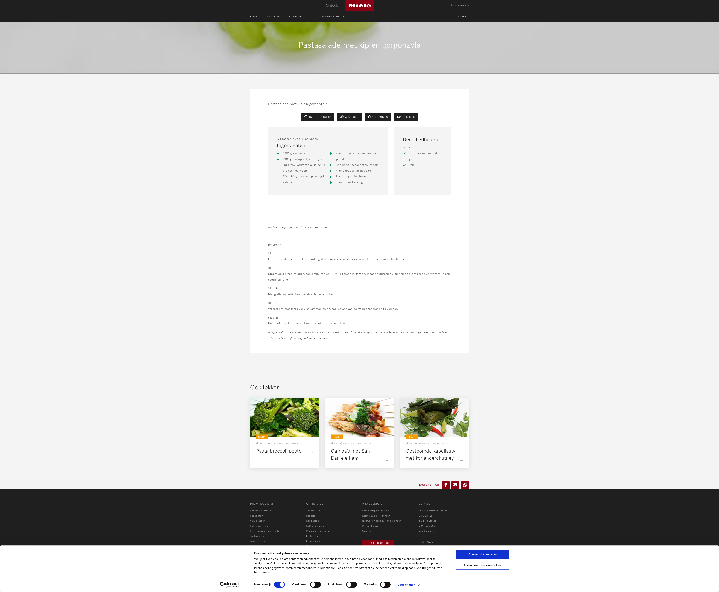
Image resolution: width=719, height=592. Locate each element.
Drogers (310, 516)
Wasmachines (258, 541)
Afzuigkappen (257, 521)
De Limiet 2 (425, 516)
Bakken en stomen (260, 511)
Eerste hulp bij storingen (376, 516)
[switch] (315, 585)
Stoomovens (313, 541)
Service (461, 17)
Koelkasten (312, 521)
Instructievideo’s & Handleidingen (381, 521)
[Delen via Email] (455, 485)
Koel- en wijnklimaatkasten (265, 531)
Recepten (294, 17)
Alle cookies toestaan (483, 554)
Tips (311, 17)
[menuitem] (257, 16)
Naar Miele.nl (459, 5)
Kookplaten (256, 516)
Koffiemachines (259, 526)
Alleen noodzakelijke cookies (482, 565)
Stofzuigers (312, 536)
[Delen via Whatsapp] (465, 485)
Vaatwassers (257, 536)
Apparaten (272, 17)
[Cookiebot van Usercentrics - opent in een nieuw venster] (229, 585)
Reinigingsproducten (318, 531)
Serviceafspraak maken (375, 511)
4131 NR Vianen (427, 521)
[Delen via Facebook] (446, 485)
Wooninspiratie (333, 17)
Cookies (366, 531)
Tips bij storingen (378, 542)
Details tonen (406, 584)
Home (254, 17)
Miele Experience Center (432, 511)
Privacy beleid (370, 526)
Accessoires (313, 511)
